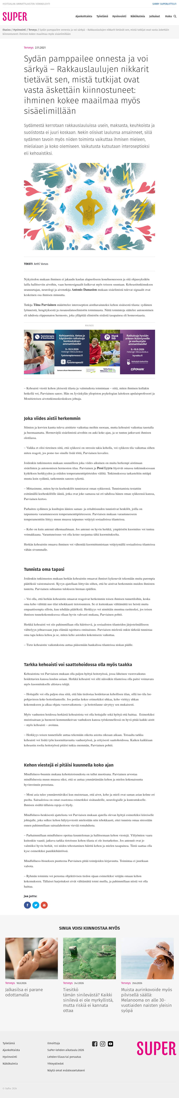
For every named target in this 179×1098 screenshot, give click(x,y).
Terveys (32, 30)
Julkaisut (154, 16)
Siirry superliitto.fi (164, 4)
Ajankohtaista (84, 16)
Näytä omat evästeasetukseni (66, 1070)
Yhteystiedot (55, 1064)
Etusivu (7, 30)
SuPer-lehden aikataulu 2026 (65, 1050)
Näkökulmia (138, 16)
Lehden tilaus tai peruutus (64, 1057)
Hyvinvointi (119, 16)
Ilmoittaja (53, 1043)
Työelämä (102, 16)
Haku (168, 16)
